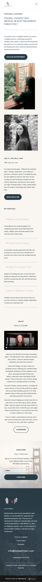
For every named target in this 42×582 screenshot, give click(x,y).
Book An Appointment (16, 57)
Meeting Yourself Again (17, 243)
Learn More (21, 429)
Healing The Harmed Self (18, 266)
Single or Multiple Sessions (19, 290)
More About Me (13, 197)
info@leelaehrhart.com (21, 550)
